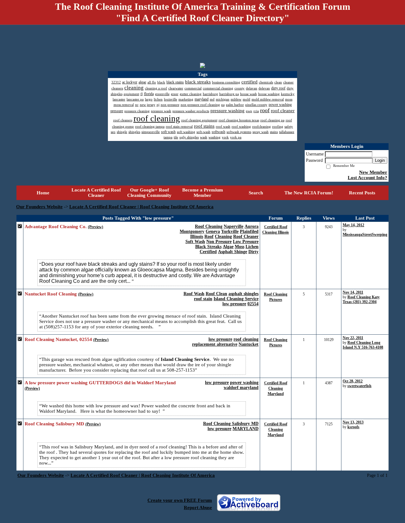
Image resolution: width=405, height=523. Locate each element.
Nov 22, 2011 (353, 338)
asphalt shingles (243, 293)
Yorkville (230, 231)
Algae (228, 246)
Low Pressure (246, 241)
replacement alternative (214, 344)
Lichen (252, 246)
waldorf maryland (241, 387)
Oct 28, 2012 (353, 381)
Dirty (253, 251)
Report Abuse (198, 507)
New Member (373, 172)
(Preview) (95, 227)
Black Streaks (208, 246)
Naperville (233, 226)
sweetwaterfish (359, 386)
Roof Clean (216, 293)
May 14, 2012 (353, 225)
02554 (253, 303)
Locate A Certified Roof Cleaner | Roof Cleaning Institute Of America (141, 206)
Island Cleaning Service (236, 298)
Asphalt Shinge (232, 251)
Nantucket (249, 344)
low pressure (234, 303)
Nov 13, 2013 (353, 422)
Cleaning (223, 236)
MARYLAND (246, 428)
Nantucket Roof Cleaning (51, 293)
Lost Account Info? (367, 177)
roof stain (203, 298)
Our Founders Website (39, 206)
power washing (244, 382)
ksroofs (353, 427)
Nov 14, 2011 (353, 292)
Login (380, 160)
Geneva (213, 231)
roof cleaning (246, 339)
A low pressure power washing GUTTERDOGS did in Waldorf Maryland (100, 382)
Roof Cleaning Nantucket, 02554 (58, 339)
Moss (239, 246)
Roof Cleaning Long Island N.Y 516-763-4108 (363, 345)
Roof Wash (194, 293)
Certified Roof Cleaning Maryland (275, 388)
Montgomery (192, 231)
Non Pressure (219, 241)
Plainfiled (249, 231)
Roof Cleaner (246, 236)
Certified (208, 251)
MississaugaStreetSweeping (365, 234)
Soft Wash (195, 241)
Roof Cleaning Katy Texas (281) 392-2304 (361, 299)
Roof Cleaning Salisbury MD (231, 423)
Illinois (196, 236)
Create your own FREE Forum (179, 500)
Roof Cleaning (208, 226)
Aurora (252, 226)
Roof (209, 236)
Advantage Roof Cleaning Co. (56, 226)
